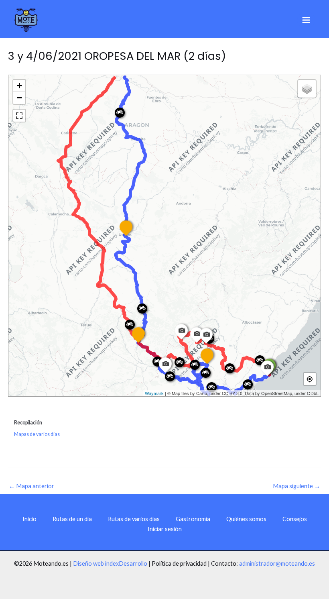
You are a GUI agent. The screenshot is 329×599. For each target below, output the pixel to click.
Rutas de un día (72, 518)
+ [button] (19, 86)
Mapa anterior (31, 486)
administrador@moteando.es (277, 563)
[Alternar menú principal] (306, 20)
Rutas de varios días (134, 518)
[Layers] (307, 89)
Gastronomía (193, 518)
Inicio (29, 518)
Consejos (294, 518)
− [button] (19, 98)
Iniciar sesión (165, 529)
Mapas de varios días (37, 434)
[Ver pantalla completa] (19, 116)
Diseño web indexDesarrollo (110, 563)
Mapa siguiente (296, 486)
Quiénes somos (246, 518)
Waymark (154, 393)
